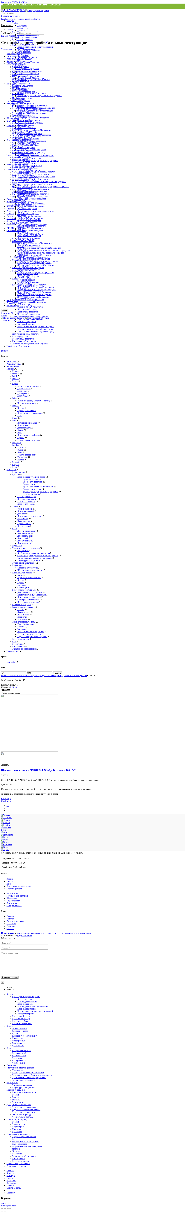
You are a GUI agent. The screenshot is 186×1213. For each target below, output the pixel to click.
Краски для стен (30, 479)
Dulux (14, 418)
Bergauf (15, 462)
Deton (14, 467)
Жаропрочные (24, 521)
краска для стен (48, 933)
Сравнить (11, 1193)
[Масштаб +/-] (10, 1208)
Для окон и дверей (26, 511)
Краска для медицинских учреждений (40, 160)
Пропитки (22, 617)
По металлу (22, 518)
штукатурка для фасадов (28, 560)
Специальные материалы (23, 622)
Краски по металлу (26, 501)
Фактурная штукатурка (28, 600)
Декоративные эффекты (28, 435)
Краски (20, 408)
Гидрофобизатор (25, 624)
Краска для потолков (32, 165)
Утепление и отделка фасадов (26, 548)
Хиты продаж (13, 305)
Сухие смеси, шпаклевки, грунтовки (34, 558)
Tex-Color (16, 442)
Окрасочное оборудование (24, 649)
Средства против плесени (29, 634)
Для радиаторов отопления (29, 516)
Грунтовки (22, 457)
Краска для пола (30, 163)
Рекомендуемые (14, 364)
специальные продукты (28, 386)
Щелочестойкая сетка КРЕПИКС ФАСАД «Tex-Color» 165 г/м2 (38, 770)
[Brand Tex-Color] (6, 817)
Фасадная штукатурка (27, 568)
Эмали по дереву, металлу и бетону (33, 401)
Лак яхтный (22, 538)
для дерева (22, 25)
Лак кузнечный (24, 541)
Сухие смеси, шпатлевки (23, 563)
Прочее (20, 460)
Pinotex (15, 378)
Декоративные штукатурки (30, 413)
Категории (11, 121)
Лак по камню (24, 543)
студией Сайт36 (24, 935)
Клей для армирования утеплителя (33, 553)
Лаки (19, 432)
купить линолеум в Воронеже (105, 933)
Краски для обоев (25, 504)
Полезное (11, 926)
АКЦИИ (11, 228)
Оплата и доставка (15, 921)
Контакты (11, 923)
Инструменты (18, 646)
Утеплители (23, 550)
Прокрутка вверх (9, 1206)
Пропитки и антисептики (29, 577)
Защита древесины (26, 455)
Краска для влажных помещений (38, 155)
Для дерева (12, 903)
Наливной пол (18, 472)
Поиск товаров (11, 33)
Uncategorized (13, 651)
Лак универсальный (26, 531)
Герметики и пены (20, 639)
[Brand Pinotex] (5, 825)
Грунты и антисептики (17, 896)
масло (20, 575)
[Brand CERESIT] (6, 844)
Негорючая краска (31, 170)
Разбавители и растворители (30, 631)
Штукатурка (17, 565)
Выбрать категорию (10, 16)
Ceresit (15, 381)
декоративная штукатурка (28, 933)
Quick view (6, 801)
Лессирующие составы (28, 602)
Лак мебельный (24, 536)
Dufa (14, 45)
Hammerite (17, 371)
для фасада (22, 391)
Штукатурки (23, 614)
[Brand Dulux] (5, 837)
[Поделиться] (5, 1208)
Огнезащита (23, 587)
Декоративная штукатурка (29, 592)
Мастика (21, 627)
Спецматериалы (14, 905)
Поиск (4, 310)
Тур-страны (6, 49)
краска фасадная (83, 933)
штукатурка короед (66, 933)
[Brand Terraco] (5, 820)
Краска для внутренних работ (31, 477)
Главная (4, 675)
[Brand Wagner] (5, 815)
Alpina (15, 23)
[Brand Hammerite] (7, 835)
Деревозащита (24, 428)
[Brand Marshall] (6, 827)
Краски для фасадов (26, 403)
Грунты (20, 437)
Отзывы (10, 928)
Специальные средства (28, 440)
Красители (22, 619)
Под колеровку (13, 901)
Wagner (15, 464)
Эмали (20, 430)
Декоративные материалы (24, 590)
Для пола (21, 514)
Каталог (10, 919)
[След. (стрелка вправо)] (5, 1211)
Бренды (10, 20)
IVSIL (14, 376)
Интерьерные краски (27, 423)
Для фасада (22, 425)
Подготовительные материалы (31, 141)
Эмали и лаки (23, 612)
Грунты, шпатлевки (26, 410)
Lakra (14, 398)
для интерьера (24, 28)
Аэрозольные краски (21, 604)
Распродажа (12, 361)
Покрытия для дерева (22, 572)
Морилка (21, 585)
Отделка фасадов (14, 889)
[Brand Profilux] (5, 822)
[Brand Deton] (5, 842)
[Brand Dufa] (4, 840)
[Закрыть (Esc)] (2, 1208)
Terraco (15, 405)
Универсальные (24, 509)
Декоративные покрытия (29, 597)
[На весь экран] (8, 1208)
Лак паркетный (24, 533)
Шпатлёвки (12, 898)
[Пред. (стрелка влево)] (2, 1211)
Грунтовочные (24, 523)
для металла (22, 30)
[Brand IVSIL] (5, 832)
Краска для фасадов (26, 496)
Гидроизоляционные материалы (32, 224)
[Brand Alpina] (5, 849)
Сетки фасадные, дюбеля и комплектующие (37, 261)
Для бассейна (23, 526)
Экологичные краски (27, 499)
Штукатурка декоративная (29, 570)
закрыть (4, 351)
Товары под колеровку (22, 607)
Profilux (15, 445)
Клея (19, 415)
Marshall (15, 374)
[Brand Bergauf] (5, 847)
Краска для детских (32, 158)
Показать (57, 673)
